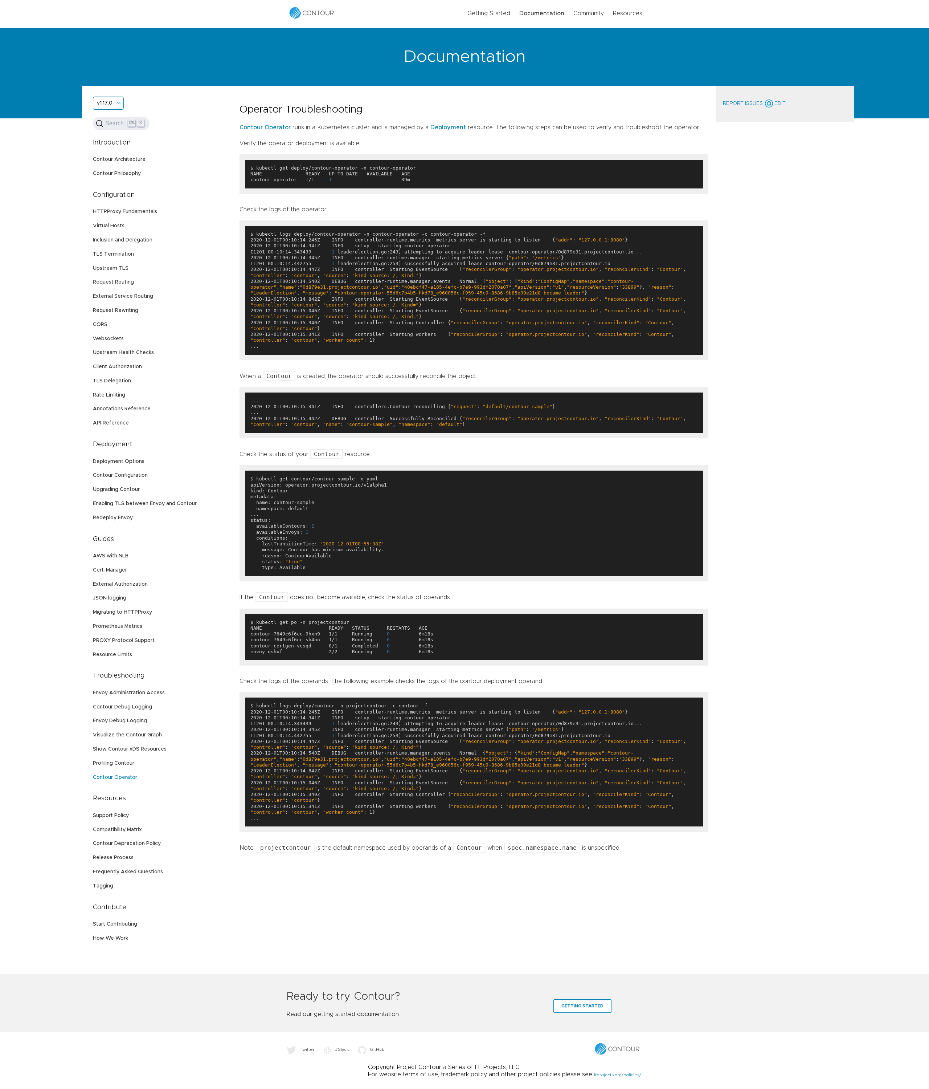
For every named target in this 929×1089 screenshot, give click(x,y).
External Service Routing (123, 296)
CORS (100, 324)
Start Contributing (115, 924)
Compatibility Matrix (117, 829)
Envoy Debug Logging (120, 720)
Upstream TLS (110, 268)
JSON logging (109, 598)
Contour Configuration (120, 475)
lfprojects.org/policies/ (617, 1075)
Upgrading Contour (116, 489)
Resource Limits (112, 654)
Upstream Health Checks (123, 352)
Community (588, 13)
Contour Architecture (119, 159)
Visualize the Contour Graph (127, 734)
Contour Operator (115, 777)
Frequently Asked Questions (128, 871)
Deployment (448, 127)
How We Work (110, 938)
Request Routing (113, 282)
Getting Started (488, 13)
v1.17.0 (104, 103)
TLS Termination (113, 254)
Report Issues (743, 103)
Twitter (307, 1049)
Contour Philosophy (117, 173)
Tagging (103, 886)
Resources (627, 13)
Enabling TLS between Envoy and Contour (145, 503)
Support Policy (111, 815)
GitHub (377, 1049)
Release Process (113, 857)
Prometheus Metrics (117, 626)
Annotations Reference (122, 408)
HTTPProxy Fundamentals (125, 211)
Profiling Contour (113, 763)
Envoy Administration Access (129, 692)
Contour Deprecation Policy (127, 843)
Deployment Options (118, 461)
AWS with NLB (110, 555)
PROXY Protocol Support (124, 640)
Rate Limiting (109, 395)
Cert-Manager (110, 570)
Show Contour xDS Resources (130, 749)
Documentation (541, 13)
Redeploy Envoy (113, 517)
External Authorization (120, 584)
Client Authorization (117, 366)
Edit (779, 103)
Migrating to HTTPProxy (122, 612)
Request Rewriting (115, 310)
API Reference (111, 423)
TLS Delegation (112, 380)
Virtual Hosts (108, 225)
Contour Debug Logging (122, 707)
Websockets (108, 338)
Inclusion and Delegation (122, 240)
